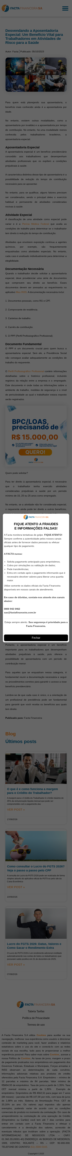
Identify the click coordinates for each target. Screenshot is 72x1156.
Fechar (36, 637)
